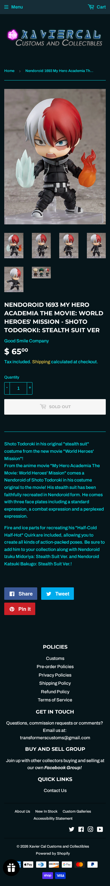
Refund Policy (55, 691)
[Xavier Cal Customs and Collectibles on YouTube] (100, 830)
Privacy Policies (55, 675)
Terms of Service (55, 699)
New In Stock (46, 811)
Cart (101, 7)
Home (9, 71)
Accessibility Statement (53, 819)
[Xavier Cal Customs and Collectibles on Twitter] (71, 830)
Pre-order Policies (55, 666)
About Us (22, 811)
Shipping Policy (55, 683)
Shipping (41, 361)
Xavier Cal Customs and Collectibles (59, 846)
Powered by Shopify (53, 854)
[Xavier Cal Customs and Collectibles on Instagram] (90, 830)
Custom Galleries (77, 811)
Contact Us (55, 790)
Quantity (11, 377)
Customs (55, 658)
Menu (17, 7)
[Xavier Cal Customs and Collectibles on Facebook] (81, 830)
